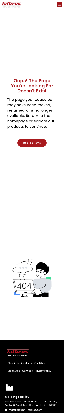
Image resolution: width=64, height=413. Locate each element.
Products (26, 363)
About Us (13, 363)
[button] (59, 4)
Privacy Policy (43, 371)
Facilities (39, 363)
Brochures (14, 371)
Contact (27, 371)
